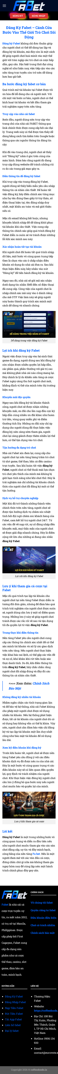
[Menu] (4, 6)
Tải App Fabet (13, 1019)
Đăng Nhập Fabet (15, 1002)
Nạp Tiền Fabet (14, 1008)
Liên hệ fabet (13, 1025)
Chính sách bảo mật (43, 932)
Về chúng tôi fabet (42, 902)
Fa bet (36, 853)
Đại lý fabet (12, 1030)
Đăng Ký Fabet (14, 996)
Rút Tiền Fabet (14, 1013)
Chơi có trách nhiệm (43, 925)
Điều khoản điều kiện (43, 917)
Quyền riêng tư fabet (43, 910)
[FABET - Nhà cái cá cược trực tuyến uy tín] (29, 6)
